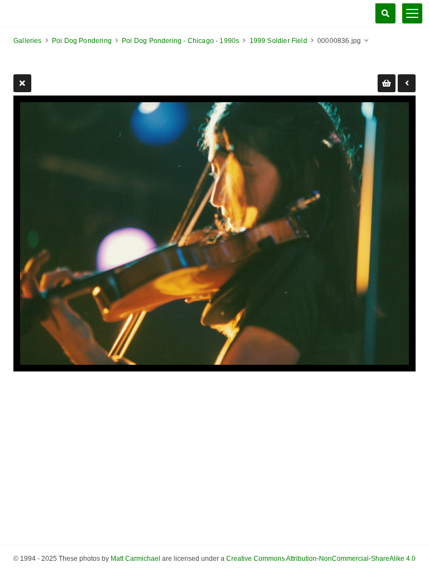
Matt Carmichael (135, 559)
